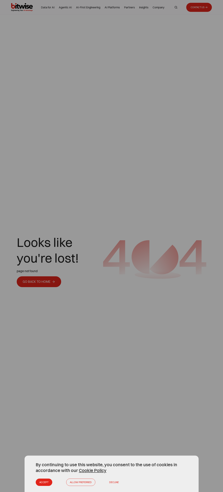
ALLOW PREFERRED (81, 482)
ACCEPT (44, 482)
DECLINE (114, 482)
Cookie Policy (92, 470)
